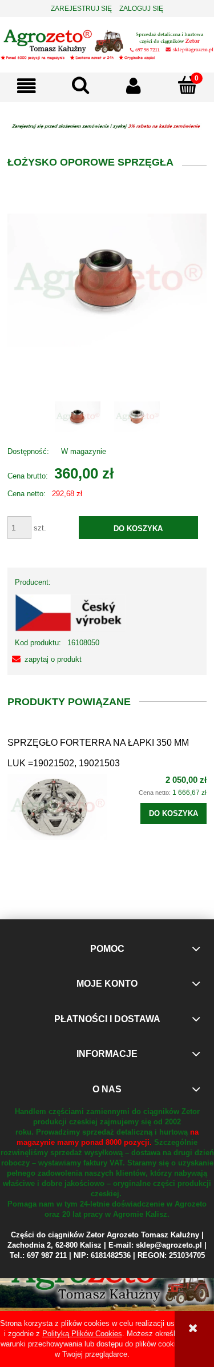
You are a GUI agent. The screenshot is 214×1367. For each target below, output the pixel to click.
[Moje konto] (134, 86)
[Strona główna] (107, 43)
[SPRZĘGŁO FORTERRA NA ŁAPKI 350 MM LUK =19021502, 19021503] (57, 807)
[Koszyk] (187, 85)
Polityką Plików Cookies (82, 1333)
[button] (27, 86)
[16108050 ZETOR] (77, 417)
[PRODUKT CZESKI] (70, 612)
